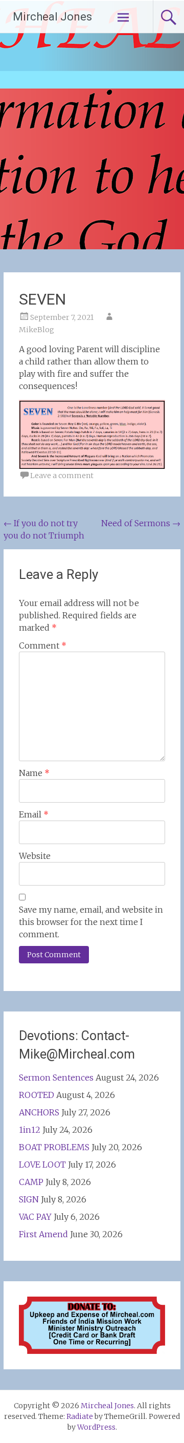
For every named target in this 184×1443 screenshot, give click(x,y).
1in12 (29, 1130)
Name (34, 773)
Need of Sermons (140, 523)
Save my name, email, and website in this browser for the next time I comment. (91, 921)
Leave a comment (62, 475)
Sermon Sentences (56, 1077)
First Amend (43, 1234)
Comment (42, 645)
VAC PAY (35, 1217)
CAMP (31, 1182)
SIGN (29, 1199)
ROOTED (36, 1095)
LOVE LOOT (42, 1164)
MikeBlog (36, 329)
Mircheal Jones (52, 16)
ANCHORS (39, 1112)
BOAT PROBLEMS (54, 1147)
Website (35, 856)
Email (34, 814)
